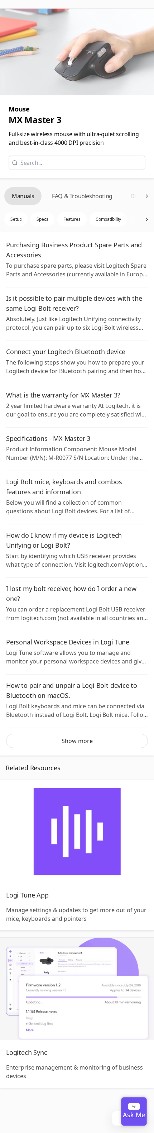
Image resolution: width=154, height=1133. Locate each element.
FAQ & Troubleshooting (82, 196)
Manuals (23, 196)
